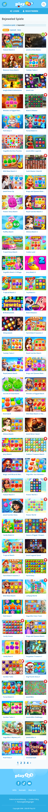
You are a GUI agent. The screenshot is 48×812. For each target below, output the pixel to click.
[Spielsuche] (43, 4)
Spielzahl (13, 30)
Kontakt (22, 790)
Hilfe (14, 790)
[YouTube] (29, 783)
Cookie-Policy (34, 799)
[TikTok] (23, 783)
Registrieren (31, 11)
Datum (6, 30)
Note (19, 30)
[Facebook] (18, 783)
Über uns (32, 790)
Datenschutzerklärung (17, 799)
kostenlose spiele (9, 25)
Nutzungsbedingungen (25, 802)
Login (16, 11)
